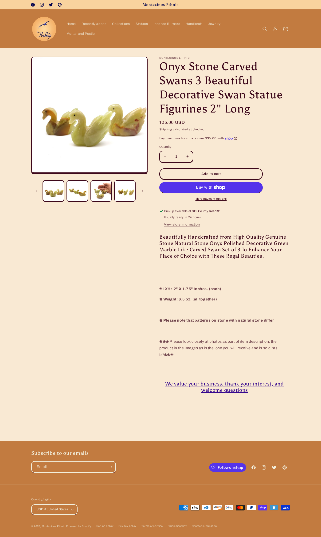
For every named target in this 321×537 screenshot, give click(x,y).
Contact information (204, 526)
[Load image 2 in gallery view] (77, 191)
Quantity (165, 146)
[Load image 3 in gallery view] (101, 191)
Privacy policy (127, 526)
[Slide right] (142, 191)
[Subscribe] (110, 467)
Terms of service (152, 526)
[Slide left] (36, 191)
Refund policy (105, 526)
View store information (182, 224)
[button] (265, 29)
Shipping (165, 129)
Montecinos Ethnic (53, 526)
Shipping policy (177, 526)
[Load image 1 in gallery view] (53, 191)
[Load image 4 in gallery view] (125, 191)
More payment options (211, 198)
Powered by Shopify (78, 526)
